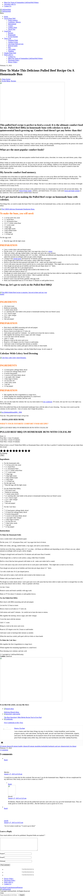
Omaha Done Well (10, 53)
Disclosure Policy (13, 60)
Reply (6, 760)
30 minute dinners (5, 746)
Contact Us (7, 6)
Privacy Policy (12, 62)
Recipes (10, 33)
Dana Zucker (6, 79)
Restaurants (11, 35)
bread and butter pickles (72, 191)
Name (2, 853)
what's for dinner (71, 746)
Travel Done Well (9, 18)
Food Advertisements (27, 869)
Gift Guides (12, 49)
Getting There (12, 27)
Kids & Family (13, 46)
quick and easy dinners (58, 746)
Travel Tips (11, 29)
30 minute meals (33, 746)
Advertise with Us (10, 4)
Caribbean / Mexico (14, 22)
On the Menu (6, 81)
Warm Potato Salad (25, 191)
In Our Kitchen (13, 36)
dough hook (17, 258)
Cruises (10, 26)
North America (13, 20)
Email (2, 857)
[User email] (2, 743)
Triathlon (11, 51)
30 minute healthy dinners (19, 746)
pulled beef (47, 746)
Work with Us (8, 55)
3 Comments (4, 750)
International (12, 24)
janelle (6, 821)
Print (2, 455)
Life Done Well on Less (15, 44)
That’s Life (7, 38)
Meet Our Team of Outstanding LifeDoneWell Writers (21, 2)
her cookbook (47, 402)
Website (2, 861)
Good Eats (7, 31)
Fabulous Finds (13, 40)
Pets (9, 47)
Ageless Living (13, 42)
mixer (50, 251)
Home (6, 16)
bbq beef (41, 746)
